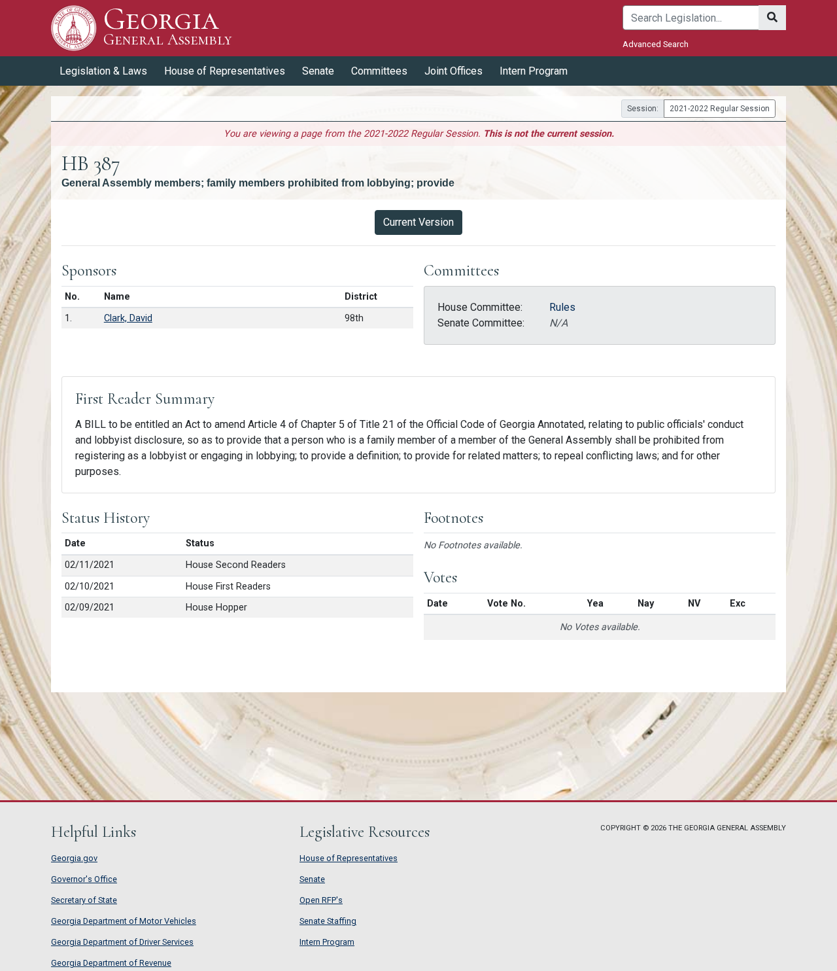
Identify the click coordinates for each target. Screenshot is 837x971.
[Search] (772, 17)
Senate (312, 879)
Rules (562, 307)
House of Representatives (348, 858)
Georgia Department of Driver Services (122, 942)
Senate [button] (318, 71)
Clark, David (128, 318)
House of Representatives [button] (224, 71)
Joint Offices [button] (453, 71)
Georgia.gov (74, 858)
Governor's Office (84, 879)
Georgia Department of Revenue (111, 963)
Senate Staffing (327, 921)
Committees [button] (379, 71)
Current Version (418, 222)
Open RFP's (321, 900)
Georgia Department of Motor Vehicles (123, 921)
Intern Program (534, 71)
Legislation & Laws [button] (103, 71)
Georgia (167, 27)
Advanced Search (656, 44)
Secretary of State (84, 900)
